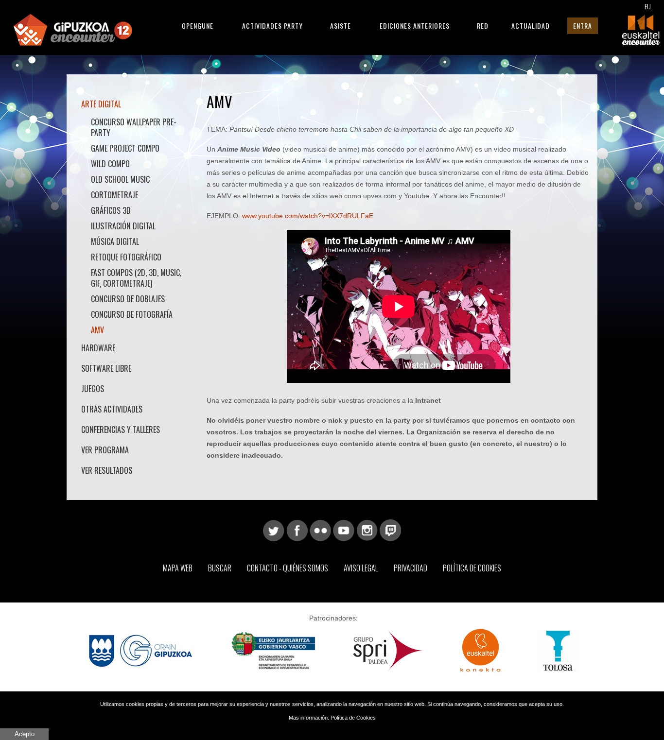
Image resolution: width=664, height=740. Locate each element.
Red (483, 25)
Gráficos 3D (111, 210)
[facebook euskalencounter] (297, 529)
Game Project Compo (125, 148)
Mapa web (177, 568)
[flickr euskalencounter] (320, 529)
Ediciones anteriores (415, 25)
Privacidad (410, 568)
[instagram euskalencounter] (367, 529)
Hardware (98, 348)
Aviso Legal (361, 568)
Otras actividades (111, 409)
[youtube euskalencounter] (343, 529)
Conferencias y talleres (120, 429)
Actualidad (530, 25)
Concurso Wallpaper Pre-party (133, 127)
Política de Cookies (472, 568)
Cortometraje (114, 195)
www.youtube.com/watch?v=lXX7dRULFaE (307, 216)
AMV (97, 330)
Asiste (340, 25)
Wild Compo (110, 164)
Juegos (92, 389)
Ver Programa (105, 450)
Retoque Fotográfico (126, 257)
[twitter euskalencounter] (273, 529)
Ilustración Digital (123, 226)
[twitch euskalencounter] (390, 529)
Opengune (197, 25)
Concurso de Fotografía (132, 314)
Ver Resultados (106, 470)
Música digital (115, 241)
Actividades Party (272, 25)
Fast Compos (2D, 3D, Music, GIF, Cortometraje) (136, 278)
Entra (582, 25)
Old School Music (120, 179)
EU (648, 6)
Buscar (219, 568)
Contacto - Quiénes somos (287, 568)
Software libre (106, 368)
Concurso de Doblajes (128, 299)
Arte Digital (101, 104)
